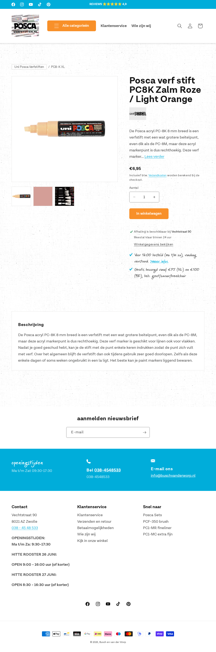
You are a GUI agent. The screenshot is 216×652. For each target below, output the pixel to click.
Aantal (134, 188)
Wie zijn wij (86, 534)
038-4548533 (107, 470)
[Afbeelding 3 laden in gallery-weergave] (64, 196)
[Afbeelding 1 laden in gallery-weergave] (21, 196)
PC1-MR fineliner (157, 528)
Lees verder (154, 156)
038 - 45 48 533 (25, 528)
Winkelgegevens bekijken (153, 244)
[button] (68, 25)
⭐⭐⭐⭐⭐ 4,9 (115, 4)
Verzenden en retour (94, 521)
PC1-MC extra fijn (158, 534)
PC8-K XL (58, 67)
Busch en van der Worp (112, 642)
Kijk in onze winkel (92, 541)
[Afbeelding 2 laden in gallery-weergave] (43, 196)
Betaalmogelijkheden (95, 528)
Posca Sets (152, 515)
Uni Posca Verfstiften (29, 67)
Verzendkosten (157, 175)
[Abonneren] (144, 432)
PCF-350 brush (156, 521)
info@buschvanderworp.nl (173, 475)
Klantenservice (90, 515)
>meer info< (159, 261)
